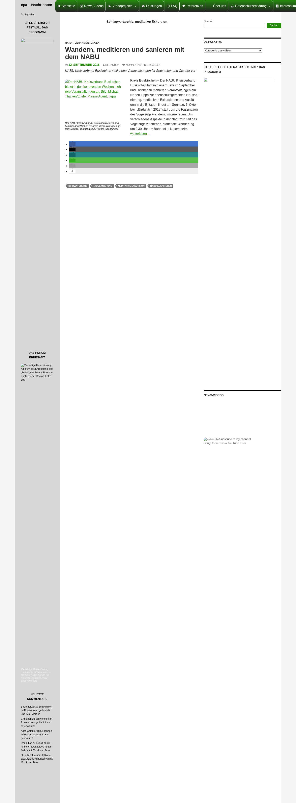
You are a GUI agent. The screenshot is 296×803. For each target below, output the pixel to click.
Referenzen (194, 6)
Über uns (219, 6)
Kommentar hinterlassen (143, 65)
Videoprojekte (122, 6)
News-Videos (93, 6)
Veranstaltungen (87, 42)
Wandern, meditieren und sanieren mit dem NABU (124, 53)
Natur (69, 42)
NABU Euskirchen (161, 186)
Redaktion (112, 65)
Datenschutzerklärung (251, 6)
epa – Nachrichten (36, 5)
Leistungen (154, 6)
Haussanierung (102, 186)
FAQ (174, 6)
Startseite (68, 6)
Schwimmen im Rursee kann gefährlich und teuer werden (36, 710)
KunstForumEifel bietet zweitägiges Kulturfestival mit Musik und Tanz (36, 747)
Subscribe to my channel (235, 439)
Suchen (208, 21)
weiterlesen (140, 133)
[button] (72, 144)
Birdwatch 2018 (77, 186)
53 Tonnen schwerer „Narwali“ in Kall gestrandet (36, 735)
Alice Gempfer (28, 731)
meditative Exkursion (131, 186)
